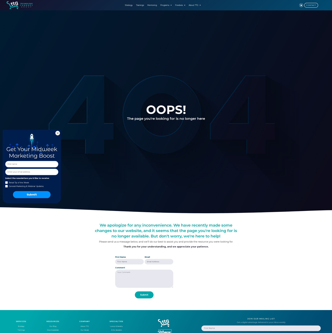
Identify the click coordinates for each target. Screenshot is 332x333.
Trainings (140, 5)
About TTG (193, 5)
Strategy (129, 5)
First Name (120, 257)
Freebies (179, 5)
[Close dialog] (57, 133)
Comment (120, 268)
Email (147, 257)
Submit (32, 194)
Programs (164, 5)
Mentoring (152, 5)
